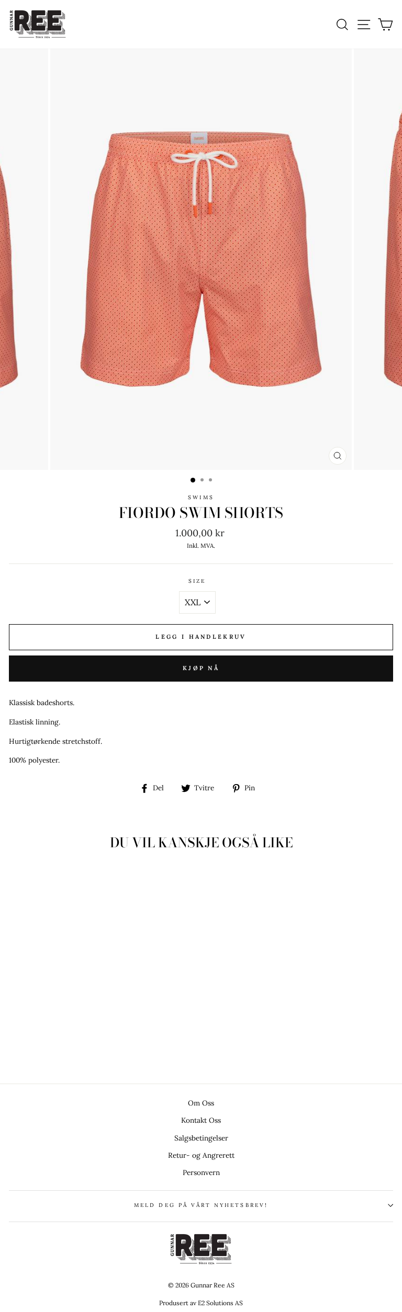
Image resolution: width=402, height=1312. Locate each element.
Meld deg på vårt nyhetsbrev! (201, 1205)
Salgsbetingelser (201, 1138)
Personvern (201, 1172)
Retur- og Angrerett (201, 1155)
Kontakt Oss (201, 1120)
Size (197, 581)
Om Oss (201, 1103)
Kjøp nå (201, 668)
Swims (201, 497)
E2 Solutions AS (220, 1303)
